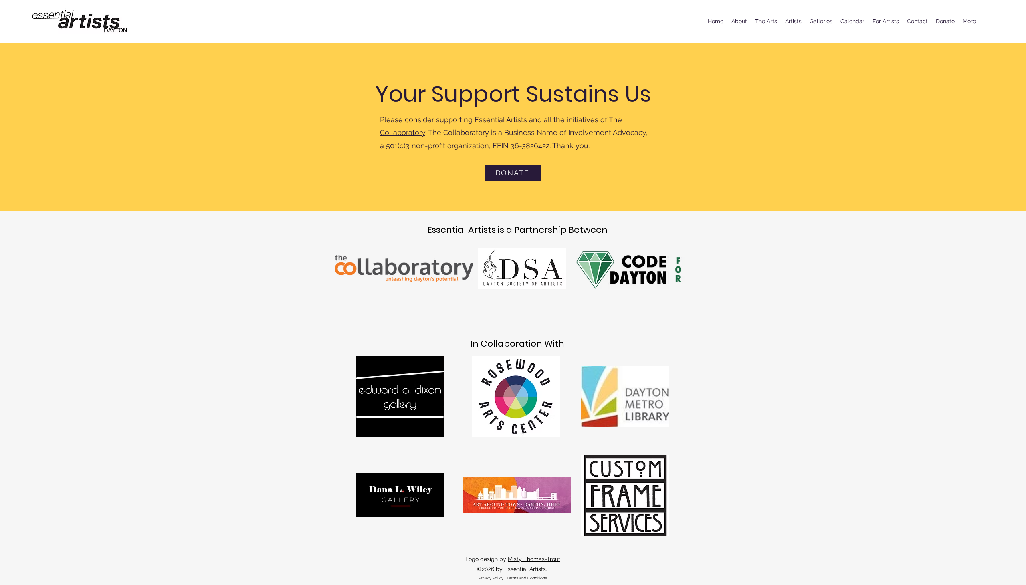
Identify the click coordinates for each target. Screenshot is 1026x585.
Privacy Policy (491, 578)
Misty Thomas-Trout (534, 559)
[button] (766, 21)
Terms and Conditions (527, 578)
